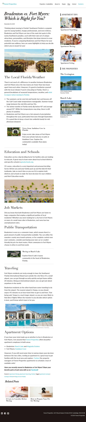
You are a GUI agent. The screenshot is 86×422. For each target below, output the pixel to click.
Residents (80, 4)
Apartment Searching (25, 374)
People (64, 4)
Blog (69, 4)
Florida (33, 374)
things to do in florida (20, 376)
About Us (57, 4)
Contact (74, 4)
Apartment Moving (14, 374)
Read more (29, 137)
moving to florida (8, 376)
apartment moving (44, 374)
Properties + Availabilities (46, 4)
